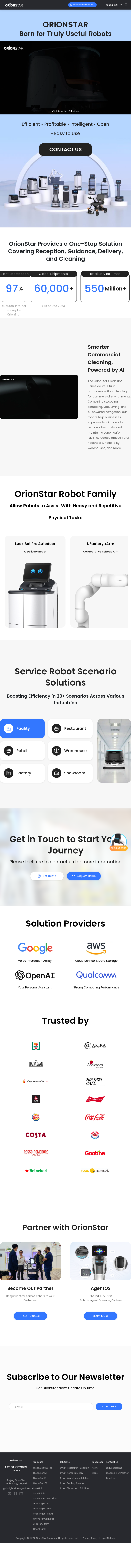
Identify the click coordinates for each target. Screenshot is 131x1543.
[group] (41, 582)
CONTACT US (65, 149)
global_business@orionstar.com (21, 1488)
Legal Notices (108, 1538)
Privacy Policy (90, 1538)
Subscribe (109, 1406)
